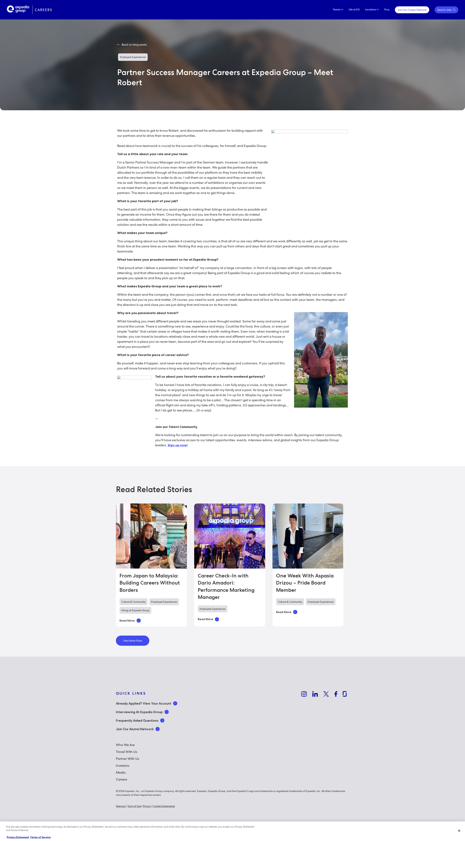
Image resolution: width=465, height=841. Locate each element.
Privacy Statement (18, 837)
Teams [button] (337, 9)
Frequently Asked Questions (137, 720)
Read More (127, 620)
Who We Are (125, 745)
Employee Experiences (133, 57)
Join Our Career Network (412, 9)
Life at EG (354, 9)
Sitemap (121, 806)
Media (121, 772)
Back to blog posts (134, 45)
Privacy (147, 806)
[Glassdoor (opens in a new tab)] (345, 694)
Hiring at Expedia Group (135, 610)
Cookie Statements (164, 806)
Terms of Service (40, 837)
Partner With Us (127, 759)
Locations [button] (371, 9)
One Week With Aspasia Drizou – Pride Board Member (305, 583)
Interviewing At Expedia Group (139, 712)
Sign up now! (178, 445)
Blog (386, 9)
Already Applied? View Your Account (143, 703)
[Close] (459, 831)
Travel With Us (126, 752)
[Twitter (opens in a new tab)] (326, 694)
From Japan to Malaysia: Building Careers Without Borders (150, 583)
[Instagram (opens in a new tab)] (304, 694)
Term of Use (134, 806)
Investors (122, 765)
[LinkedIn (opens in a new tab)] (315, 694)
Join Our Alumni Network (135, 729)
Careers (121, 779)
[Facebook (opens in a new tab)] (335, 694)
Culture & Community (133, 601)
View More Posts (132, 640)
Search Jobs (444, 9)
